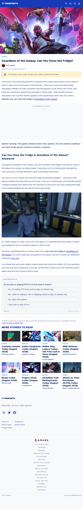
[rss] (4, 412)
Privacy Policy (7, 428)
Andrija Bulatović (69, 354)
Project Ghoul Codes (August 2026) (30, 380)
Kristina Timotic (8, 354)
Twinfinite (41, 447)
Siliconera (41, 459)
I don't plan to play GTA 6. (19, 305)
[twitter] (9, 412)
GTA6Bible (41, 490)
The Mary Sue (41, 478)
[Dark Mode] (70, 3)
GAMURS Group (76, 495)
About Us (5, 421)
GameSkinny (41, 471)
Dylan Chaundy (48, 359)
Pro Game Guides (41, 444)
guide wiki (14, 258)
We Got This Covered (42, 462)
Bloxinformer (41, 487)
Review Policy (20, 425)
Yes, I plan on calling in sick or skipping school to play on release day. (37, 294)
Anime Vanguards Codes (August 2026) (31, 349)
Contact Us (19, 421)
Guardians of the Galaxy (46, 99)
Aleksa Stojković (28, 354)
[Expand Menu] (75, 3)
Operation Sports (41, 475)
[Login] (79, 3)
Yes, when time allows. (17, 299)
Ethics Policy (6, 425)
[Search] (66, 3)
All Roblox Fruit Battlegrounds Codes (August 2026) (50, 381)
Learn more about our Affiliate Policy (12, 323)
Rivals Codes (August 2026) (9, 379)
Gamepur (41, 450)
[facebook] (14, 412)
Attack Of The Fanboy (41, 453)
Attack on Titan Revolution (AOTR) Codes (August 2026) (71, 381)
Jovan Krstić (27, 385)
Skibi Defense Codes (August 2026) (70, 349)
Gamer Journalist (41, 468)
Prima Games (41, 456)
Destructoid (41, 465)
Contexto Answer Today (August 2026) (11, 349)
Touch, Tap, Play (41, 481)
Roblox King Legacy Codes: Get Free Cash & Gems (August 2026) (51, 351)
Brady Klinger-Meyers (71, 388)
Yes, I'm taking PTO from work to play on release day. (31, 289)
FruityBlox (41, 484)
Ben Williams (6, 383)
